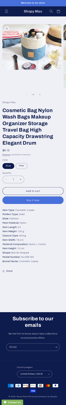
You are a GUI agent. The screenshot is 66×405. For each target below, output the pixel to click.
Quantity (6, 173)
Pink (21, 166)
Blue (8, 166)
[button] (6, 11)
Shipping (6, 155)
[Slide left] (26, 94)
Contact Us (13, 402)
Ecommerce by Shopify (46, 396)
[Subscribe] (56, 347)
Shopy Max (22, 396)
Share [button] (9, 271)
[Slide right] (40, 94)
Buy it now (33, 200)
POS (29, 396)
